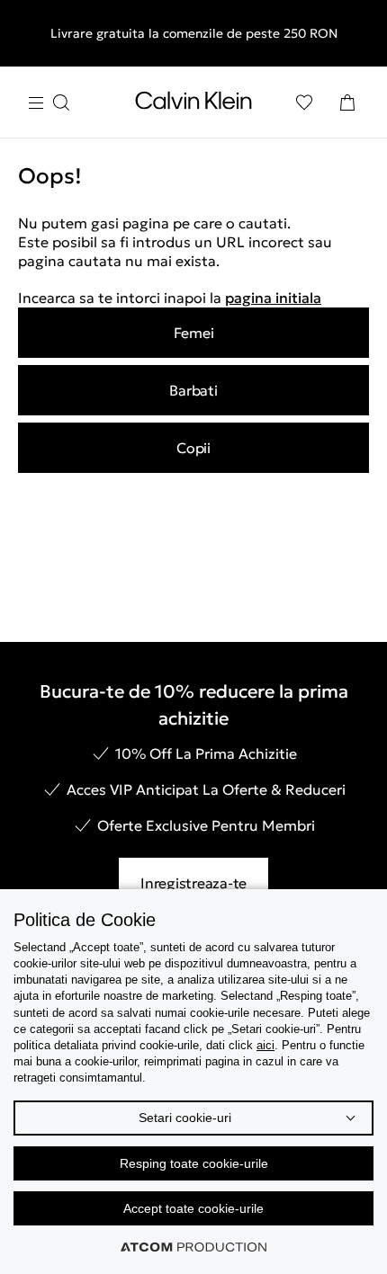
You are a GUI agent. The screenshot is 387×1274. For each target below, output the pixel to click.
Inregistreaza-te (193, 883)
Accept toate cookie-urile (193, 1208)
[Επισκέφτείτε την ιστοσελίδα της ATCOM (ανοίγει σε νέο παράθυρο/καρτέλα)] (193, 1247)
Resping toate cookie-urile (194, 1163)
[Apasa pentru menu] (48, 103)
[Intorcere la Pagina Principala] (193, 104)
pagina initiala (273, 298)
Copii (193, 448)
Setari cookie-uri (185, 1117)
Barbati (193, 390)
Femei (194, 333)
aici (265, 1045)
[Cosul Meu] (347, 102)
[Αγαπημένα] (304, 102)
